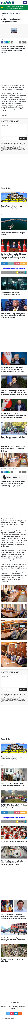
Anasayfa (5, 13)
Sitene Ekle (13, 1008)
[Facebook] (2, 42)
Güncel (12, 13)
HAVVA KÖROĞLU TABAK (14, 477)
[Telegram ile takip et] (16, 1013)
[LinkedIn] (7, 42)
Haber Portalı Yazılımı (9, 1018)
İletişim (15, 1006)
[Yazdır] (12, 42)
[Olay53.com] (8, 2)
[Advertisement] (14, 68)
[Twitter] (5, 42)
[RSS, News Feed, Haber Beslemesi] (20, 1013)
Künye (9, 1006)
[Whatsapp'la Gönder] (9, 42)
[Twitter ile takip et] (8, 1013)
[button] (20, 42)
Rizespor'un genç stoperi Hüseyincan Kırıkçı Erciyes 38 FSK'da (16, 7)
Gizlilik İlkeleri (22, 1006)
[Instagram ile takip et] (12, 1013)
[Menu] (25, 2)
